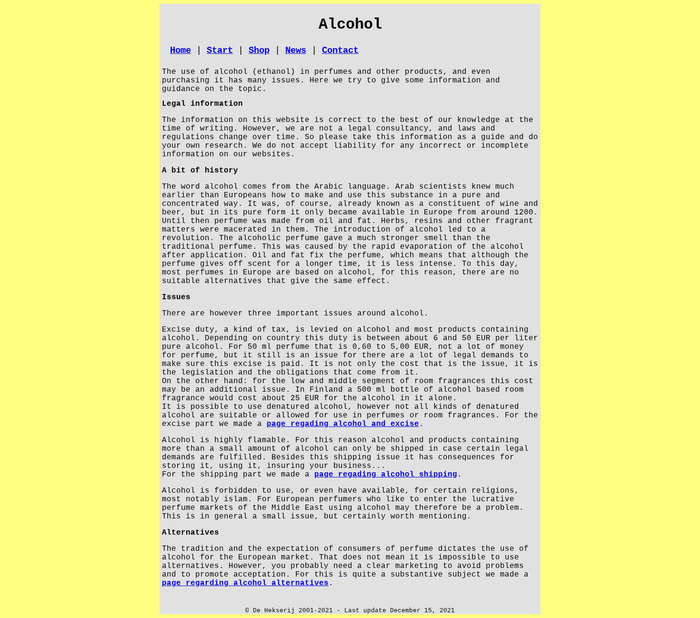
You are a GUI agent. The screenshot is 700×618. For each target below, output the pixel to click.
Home (180, 50)
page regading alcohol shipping (385, 474)
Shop (259, 50)
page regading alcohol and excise (343, 424)
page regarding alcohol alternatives (245, 583)
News (295, 50)
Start (220, 50)
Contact (340, 50)
